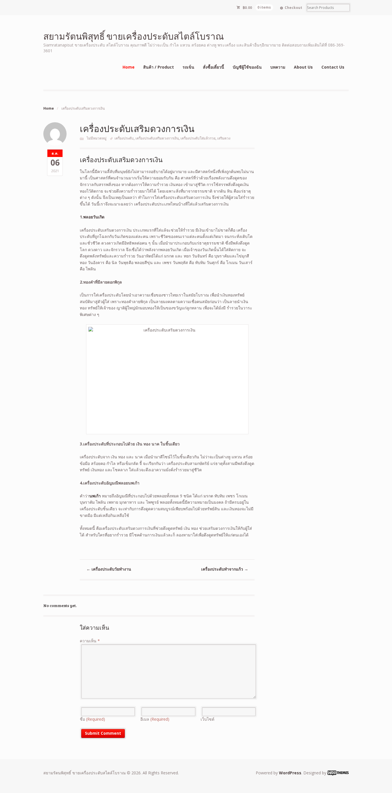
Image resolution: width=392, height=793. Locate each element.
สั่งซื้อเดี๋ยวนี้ (213, 67)
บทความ (277, 67)
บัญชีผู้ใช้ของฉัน (247, 67)
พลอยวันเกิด (93, 217)
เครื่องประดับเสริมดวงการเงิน (157, 138)
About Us (303, 67)
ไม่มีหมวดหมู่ (96, 138)
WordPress (290, 772)
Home (129, 67)
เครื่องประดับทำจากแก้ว (224, 569)
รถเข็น (188, 67)
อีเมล (154, 719)
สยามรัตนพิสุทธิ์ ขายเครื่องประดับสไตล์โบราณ (133, 36)
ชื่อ (92, 719)
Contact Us (332, 67)
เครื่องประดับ (124, 138)
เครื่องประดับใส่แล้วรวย (198, 138)
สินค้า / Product (158, 67)
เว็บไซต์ (207, 719)
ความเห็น (90, 640)
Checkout (293, 7)
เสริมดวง (223, 138)
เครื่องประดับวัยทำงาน (108, 569)
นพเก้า (95, 496)
